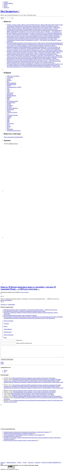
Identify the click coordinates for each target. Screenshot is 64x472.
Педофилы (10, 105)
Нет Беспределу (11, 102)
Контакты (6, 7)
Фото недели (10, 123)
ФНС (8, 122)
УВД (8, 119)
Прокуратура (10, 109)
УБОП (8, 118)
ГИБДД (9, 85)
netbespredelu (11, 304)
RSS (2, 464)
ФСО (8, 127)
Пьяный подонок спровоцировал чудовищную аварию (18, 433)
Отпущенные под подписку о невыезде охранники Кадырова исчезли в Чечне (24, 311)
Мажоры (9, 97)
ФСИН (9, 126)
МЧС (8, 99)
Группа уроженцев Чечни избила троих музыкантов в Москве (20, 315)
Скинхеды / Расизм (12, 112)
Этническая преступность (14, 130)
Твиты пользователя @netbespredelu (13, 137)
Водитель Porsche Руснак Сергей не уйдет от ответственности (20, 440)
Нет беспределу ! (10, 11)
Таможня (9, 116)
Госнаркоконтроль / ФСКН (14, 87)
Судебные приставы (12, 115)
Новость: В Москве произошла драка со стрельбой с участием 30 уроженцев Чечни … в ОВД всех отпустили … (28, 288)
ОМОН (9, 104)
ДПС (8, 91)
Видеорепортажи (11, 84)
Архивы (6, 143)
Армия (8, 78)
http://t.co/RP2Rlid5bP (6, 300)
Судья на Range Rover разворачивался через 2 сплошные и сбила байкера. (23, 434)
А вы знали (10, 77)
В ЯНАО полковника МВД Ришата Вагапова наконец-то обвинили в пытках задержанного (37, 396)
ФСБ (8, 125)
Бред (8, 81)
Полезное (37, 462)
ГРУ (8, 88)
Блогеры (9, 80)
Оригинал (3, 304)
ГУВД (8, 90)
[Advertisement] (13, 167)
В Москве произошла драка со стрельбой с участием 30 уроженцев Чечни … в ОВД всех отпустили (30, 309)
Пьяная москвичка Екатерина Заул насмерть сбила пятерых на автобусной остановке (26, 432)
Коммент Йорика (8, 3)
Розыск (6, 4)
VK (5, 372)
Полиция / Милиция (12, 108)
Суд (8, 113)
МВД (8, 98)
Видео (5, 6)
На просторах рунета (12, 101)
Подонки (9, 106)
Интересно (10, 94)
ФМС (8, 120)
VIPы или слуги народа (13, 76)
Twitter (5, 370)
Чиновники (10, 129)
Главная (6, 2)
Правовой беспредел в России (12, 436)
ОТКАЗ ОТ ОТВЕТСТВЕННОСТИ (51, 462)
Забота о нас (10, 92)
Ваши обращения (11, 83)
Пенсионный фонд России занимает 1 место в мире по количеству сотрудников (34, 378)
